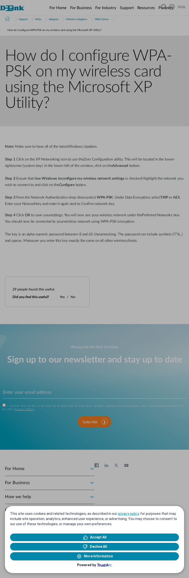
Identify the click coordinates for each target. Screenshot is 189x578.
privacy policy (128, 514)
